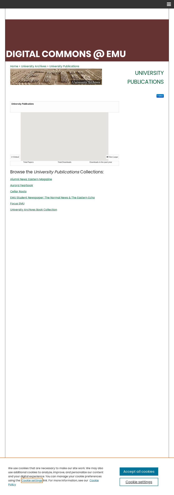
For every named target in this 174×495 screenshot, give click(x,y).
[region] (87, 476)
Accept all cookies (138, 471)
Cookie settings (32, 480)
